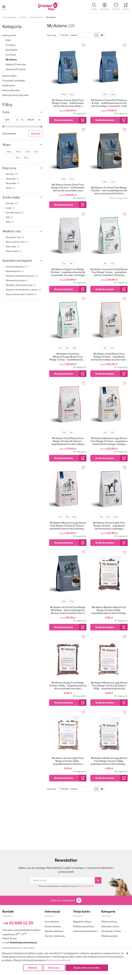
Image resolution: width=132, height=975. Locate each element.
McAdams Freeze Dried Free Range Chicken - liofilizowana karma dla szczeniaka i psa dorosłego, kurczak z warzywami (68, 187)
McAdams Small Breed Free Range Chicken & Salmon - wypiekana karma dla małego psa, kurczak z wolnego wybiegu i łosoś (67, 441)
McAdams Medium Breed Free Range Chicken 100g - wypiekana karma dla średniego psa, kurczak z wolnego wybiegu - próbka (109, 610)
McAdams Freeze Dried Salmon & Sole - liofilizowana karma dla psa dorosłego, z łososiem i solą (109, 103)
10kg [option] (74, 348)
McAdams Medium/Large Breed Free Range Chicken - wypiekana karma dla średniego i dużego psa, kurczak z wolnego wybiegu (109, 441)
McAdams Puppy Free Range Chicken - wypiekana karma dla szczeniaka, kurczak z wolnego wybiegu (67, 272)
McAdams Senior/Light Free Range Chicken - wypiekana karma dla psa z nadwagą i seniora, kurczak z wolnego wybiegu (109, 525)
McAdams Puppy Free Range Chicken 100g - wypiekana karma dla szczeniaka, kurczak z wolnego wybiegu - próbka (67, 685)
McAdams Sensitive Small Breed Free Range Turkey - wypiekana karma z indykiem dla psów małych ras (108, 272)
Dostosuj (54, 967)
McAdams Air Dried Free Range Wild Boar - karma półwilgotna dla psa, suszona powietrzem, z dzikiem (67, 610)
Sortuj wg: (52, 35)
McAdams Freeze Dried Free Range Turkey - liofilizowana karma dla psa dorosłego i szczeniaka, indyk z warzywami (68, 103)
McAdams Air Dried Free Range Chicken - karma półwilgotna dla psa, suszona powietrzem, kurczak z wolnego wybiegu (109, 190)
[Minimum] (3, 126)
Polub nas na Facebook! (63, 900)
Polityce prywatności (59, 960)
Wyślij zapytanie (109, 936)
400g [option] (63, 94)
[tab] (22, 112)
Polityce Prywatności (85, 886)
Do (22, 119)
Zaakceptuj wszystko (87, 967)
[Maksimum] (41, 126)
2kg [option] (64, 263)
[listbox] (67, 94)
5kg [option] (70, 263)
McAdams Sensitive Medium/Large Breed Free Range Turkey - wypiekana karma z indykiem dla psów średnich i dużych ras (67, 356)
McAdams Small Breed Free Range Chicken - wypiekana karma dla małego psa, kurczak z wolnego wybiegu (109, 356)
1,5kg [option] (72, 94)
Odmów (32, 967)
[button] (94, 6)
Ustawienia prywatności (85, 931)
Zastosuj (35, 133)
